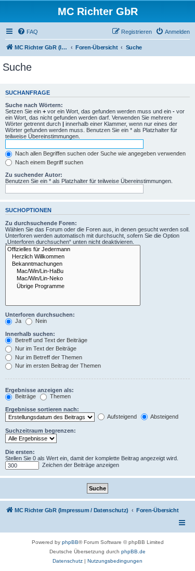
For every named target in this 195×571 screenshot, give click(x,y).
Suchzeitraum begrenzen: (40, 430)
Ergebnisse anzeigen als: (39, 390)
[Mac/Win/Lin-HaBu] (72, 271)
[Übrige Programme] (72, 286)
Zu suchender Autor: (33, 175)
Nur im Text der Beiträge (45, 348)
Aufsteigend (121, 416)
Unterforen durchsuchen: (40, 315)
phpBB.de (133, 551)
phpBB (70, 542)
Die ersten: (20, 452)
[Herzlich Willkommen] (72, 257)
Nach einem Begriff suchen (48, 162)
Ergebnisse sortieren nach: (42, 409)
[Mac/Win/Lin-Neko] (72, 278)
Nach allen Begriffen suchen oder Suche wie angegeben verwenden (100, 153)
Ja (17, 321)
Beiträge (25, 396)
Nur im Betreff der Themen (48, 357)
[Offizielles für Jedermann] (72, 249)
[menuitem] (27, 31)
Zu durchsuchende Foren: (41, 223)
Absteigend (163, 416)
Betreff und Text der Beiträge (50, 340)
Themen (59, 396)
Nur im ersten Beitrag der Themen (57, 365)
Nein (40, 321)
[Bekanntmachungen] (72, 264)
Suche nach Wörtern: (34, 105)
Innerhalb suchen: (30, 334)
